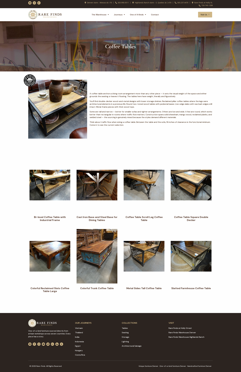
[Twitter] (48, 344)
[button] (193, 14)
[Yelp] (61, 344)
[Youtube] (43, 344)
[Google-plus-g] (39, 3)
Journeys (118, 14)
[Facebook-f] (30, 3)
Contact (155, 14)
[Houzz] (57, 344)
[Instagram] (34, 3)
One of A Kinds (137, 14)
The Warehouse (99, 14)
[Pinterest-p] (34, 344)
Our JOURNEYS (83, 322)
